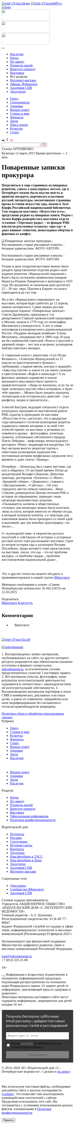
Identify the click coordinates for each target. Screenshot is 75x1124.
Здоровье (16, 106)
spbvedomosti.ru (12, 669)
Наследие (17, 54)
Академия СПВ (21, 88)
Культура (16, 128)
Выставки (17, 73)
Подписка (17, 834)
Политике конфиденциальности (26, 1110)
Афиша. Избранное (23, 84)
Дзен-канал (18, 885)
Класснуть (25, 603)
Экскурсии (18, 91)
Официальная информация (29, 816)
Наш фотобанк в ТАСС (26, 856)
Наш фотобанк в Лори (26, 860)
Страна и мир (19, 113)
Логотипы (17, 853)
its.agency (64, 1071)
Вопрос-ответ (19, 110)
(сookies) (8, 1094)
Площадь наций (21, 65)
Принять (8, 1120)
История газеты (21, 845)
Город (14, 98)
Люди (14, 121)
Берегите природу (23, 69)
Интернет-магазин (23, 80)
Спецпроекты (20, 102)
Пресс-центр (19, 125)
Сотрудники (19, 841)
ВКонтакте (62, 577)
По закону (17, 61)
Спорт (14, 132)
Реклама (16, 838)
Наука (14, 58)
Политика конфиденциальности (33, 820)
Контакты (17, 849)
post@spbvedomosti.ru (17, 956)
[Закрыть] (3, 975)
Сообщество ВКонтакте (27, 889)
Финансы (17, 117)
